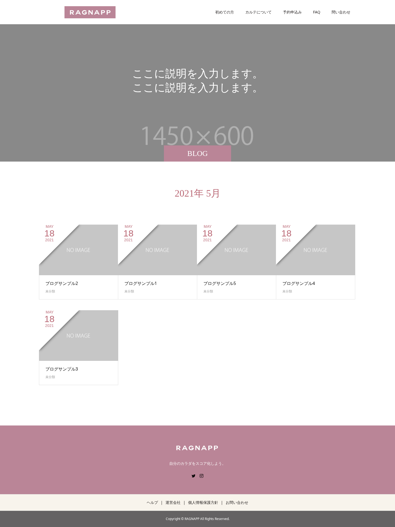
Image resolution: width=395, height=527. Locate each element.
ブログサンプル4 (298, 283)
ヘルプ (152, 502)
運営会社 (173, 502)
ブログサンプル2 (61, 283)
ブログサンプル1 (140, 283)
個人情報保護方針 (203, 502)
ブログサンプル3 (61, 369)
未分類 (50, 291)
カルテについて (258, 12)
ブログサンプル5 (219, 283)
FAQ (316, 12)
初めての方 (224, 12)
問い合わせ (341, 12)
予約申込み (292, 12)
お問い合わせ (237, 502)
